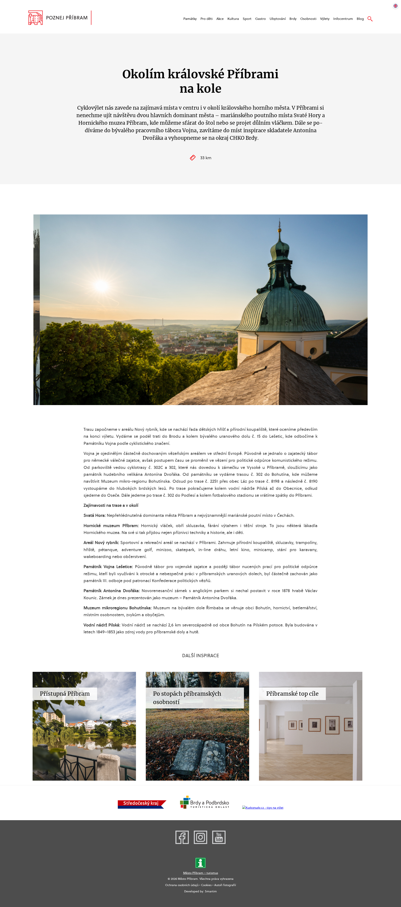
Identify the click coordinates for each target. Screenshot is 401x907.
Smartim (211, 891)
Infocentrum (343, 18)
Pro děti (206, 18)
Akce (220, 18)
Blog (360, 18)
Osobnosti (308, 18)
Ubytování (278, 18)
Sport (247, 18)
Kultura (233, 18)
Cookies (206, 885)
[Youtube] (219, 843)
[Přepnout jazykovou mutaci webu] (395, 5)
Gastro (260, 18)
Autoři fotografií (225, 885)
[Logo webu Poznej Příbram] (64, 18)
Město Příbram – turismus (200, 873)
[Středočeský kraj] (142, 808)
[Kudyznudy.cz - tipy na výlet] (262, 808)
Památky (190, 18)
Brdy (293, 18)
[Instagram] (200, 843)
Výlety (325, 18)
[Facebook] (182, 843)
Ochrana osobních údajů (181, 885)
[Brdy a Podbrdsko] (204, 808)
